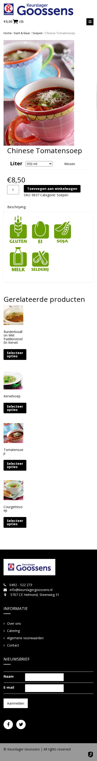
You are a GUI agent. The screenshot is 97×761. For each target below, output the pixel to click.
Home (8, 33)
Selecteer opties (15, 354)
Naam (9, 676)
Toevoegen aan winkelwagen (52, 188)
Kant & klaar (22, 33)
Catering (13, 630)
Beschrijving (16, 207)
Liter (16, 163)
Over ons (14, 623)
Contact (13, 645)
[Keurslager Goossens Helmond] (48, 9)
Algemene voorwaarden (25, 638)
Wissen (69, 164)
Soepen (37, 33)
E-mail (9, 687)
